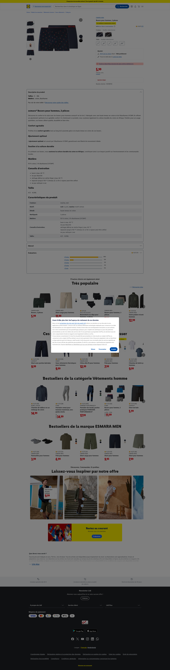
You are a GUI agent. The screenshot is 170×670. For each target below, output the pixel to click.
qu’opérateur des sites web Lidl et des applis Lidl (73, 323)
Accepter (113, 349)
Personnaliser (102, 349)
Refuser (93, 349)
